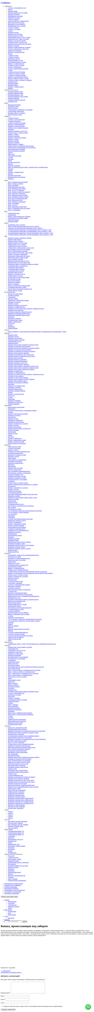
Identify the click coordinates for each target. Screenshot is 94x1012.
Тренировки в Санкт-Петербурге (14, 890)
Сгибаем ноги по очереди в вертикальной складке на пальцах (27, 571)
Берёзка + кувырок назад (16, 86)
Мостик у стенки (13, 139)
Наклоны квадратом (14, 175)
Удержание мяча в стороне (16, 269)
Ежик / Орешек (13, 879)
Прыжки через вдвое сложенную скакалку (21, 369)
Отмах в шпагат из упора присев (18, 21)
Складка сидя (12, 591)
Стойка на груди (13, 118)
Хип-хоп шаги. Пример (15, 823)
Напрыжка (11, 326)
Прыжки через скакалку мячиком (18, 353)
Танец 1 (10, 818)
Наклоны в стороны (14, 586)
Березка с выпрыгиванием (16, 124)
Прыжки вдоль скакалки (16, 310)
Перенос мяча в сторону (15, 241)
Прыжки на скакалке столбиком (18, 382)
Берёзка (10, 88)
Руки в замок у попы (14, 859)
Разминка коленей (13, 538)
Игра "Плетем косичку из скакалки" (19, 760)
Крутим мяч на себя (14, 279)
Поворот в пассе (13, 303)
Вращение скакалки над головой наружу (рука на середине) (27, 739)
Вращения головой (14, 496)
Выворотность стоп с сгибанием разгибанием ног (23, 596)
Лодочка (10, 718)
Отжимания (12, 660)
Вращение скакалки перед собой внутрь (20, 800)
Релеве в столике (13, 430)
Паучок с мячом (13, 298)
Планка (10, 703)
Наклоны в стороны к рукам (17, 455)
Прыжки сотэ (12, 841)
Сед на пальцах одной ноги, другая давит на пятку (24, 621)
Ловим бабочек (13, 328)
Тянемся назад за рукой (15, 468)
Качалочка (11, 696)
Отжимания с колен (14, 680)
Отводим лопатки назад (15, 453)
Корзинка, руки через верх (16, 126)
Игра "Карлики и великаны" (17, 202)
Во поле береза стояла (15, 114)
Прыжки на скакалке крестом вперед (19, 349)
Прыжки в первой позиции (16, 391)
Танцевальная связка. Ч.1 (16, 834)
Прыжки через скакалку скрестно (18, 364)
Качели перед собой (14, 788)
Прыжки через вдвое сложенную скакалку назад (23, 344)
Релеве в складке (13, 425)
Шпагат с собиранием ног (16, 63)
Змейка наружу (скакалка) (16, 792)
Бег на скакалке (13, 754)
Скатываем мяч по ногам (16, 271)
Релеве (10, 851)
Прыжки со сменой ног (15, 371)
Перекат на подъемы (14, 427)
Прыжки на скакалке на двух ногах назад (21, 354)
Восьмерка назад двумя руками (18, 770)
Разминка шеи (12, 533)
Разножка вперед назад (15, 320)
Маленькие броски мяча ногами (18, 257)
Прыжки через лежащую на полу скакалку (21, 379)
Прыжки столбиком (14, 400)
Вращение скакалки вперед (16, 796)
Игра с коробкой (13, 185)
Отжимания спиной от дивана (17, 699)
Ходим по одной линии (15, 294)
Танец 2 (10, 816)
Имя (2, 996)
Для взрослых (12, 905)
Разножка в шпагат (14, 59)
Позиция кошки (13, 221)
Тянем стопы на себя (14, 639)
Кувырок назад (12, 82)
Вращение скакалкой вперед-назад (19, 315)
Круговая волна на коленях (16, 149)
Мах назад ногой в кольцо (16, 22)
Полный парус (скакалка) (16, 734)
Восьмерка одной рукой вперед (18, 752)
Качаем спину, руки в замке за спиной (20, 647)
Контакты (11, 918)
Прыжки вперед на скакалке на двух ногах (21, 356)
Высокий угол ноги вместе (16, 24)
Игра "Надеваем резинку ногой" (18, 197)
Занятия (6, 900)
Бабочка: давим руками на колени (18, 629)
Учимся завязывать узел (15, 775)
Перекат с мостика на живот (17, 40)
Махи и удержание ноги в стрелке (18, 614)
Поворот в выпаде (14, 14)
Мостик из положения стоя (16, 875)
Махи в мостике (13, 663)
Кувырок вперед (13, 83)
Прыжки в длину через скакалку (18, 377)
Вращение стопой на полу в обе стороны (21, 545)
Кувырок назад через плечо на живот (19, 44)
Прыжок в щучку (13, 32)
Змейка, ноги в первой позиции (18, 128)
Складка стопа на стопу (15, 581)
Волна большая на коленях (16, 151)
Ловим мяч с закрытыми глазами (18, 300)
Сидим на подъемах (14, 121)
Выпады (10, 627)
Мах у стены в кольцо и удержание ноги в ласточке (24, 670)
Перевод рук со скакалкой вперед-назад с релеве (23, 787)
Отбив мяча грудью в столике (17, 246)
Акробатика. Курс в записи (16, 225)
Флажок (10, 412)
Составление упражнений (12, 892)
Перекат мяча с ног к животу (17, 244)
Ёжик (10, 640)
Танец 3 (10, 815)
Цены (10, 908)
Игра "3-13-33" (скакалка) (16, 190)
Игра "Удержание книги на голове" (19, 208)
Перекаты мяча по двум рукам (17, 243)
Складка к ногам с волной (16, 634)
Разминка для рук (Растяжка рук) (18, 530)
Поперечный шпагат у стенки (17, 604)
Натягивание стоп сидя (15, 839)
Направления (12, 901)
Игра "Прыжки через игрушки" (18, 195)
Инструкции (12, 914)
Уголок (10, 70)
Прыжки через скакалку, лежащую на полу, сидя (23, 366)
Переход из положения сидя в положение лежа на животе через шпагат (30, 573)
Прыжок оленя (12, 11)
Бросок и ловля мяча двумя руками (19, 285)
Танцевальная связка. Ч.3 (16, 831)
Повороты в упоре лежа (15, 653)
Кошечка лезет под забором (16, 177)
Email (3, 999)
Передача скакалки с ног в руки (18, 764)
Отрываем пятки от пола (16, 504)
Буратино (11, 129)
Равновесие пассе (13, 861)
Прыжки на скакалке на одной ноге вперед (21, 351)
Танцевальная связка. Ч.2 (16, 833)
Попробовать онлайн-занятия (13, 883)
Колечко (10, 169)
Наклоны (11, 537)
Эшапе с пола (12, 773)
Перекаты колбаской (14, 655)
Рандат (10, 9)
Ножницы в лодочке (14, 695)
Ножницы (11, 711)
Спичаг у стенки (13, 27)
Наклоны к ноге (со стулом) (17, 560)
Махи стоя (11, 681)
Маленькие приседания (15, 722)
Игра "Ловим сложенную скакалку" (19, 192)
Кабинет (7, 919)
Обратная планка (13, 701)
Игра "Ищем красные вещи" (17, 188)
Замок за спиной (13, 626)
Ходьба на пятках (13, 295)
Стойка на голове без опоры (17, 75)
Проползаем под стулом (15, 36)
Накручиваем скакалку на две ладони (20, 737)
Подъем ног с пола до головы (17, 676)
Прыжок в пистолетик (15, 34)
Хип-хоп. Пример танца (15, 826)
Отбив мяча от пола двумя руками (18, 277)
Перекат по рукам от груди (16, 274)
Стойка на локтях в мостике (17, 123)
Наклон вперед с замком (15, 144)
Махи (10, 678)
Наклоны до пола (13, 456)
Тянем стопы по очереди (16, 637)
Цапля (10, 435)
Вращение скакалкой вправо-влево (19, 313)
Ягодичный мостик (14, 668)
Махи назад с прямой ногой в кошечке (20, 713)
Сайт (2, 1003)
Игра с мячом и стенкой (15, 183)
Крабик (10, 624)
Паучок (10, 325)
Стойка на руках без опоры (16, 72)
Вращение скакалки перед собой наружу (21, 798)
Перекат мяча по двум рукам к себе (19, 262)
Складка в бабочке (14, 611)
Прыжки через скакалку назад (17, 381)
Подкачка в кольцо (14, 665)
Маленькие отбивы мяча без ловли (19, 256)
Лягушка (11, 622)
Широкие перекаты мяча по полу (18, 261)
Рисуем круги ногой (14, 556)
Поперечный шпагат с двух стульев (19, 37)
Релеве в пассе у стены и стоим (18, 132)
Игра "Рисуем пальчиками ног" (18, 198)
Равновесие (11, 409)
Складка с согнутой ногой (16, 119)
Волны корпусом (13, 552)
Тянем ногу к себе (13, 563)
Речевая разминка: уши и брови (18, 96)
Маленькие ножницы (14, 709)
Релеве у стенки (13, 450)
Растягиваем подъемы (15, 566)
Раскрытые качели (14, 755)
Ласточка (11, 437)
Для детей (11, 903)
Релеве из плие (12, 433)
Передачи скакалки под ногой (17, 783)
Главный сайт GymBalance (12, 885)
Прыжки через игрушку (15, 358)
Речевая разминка (13, 98)
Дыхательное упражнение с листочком (20, 109)
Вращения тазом (13, 540)
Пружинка (11, 849)
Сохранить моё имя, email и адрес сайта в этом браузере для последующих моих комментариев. (33, 1006)
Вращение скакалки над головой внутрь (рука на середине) (26, 731)
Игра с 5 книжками (14, 210)
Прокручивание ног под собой (17, 13)
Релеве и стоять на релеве (16, 441)
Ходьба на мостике (14, 162)
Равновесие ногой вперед (16, 422)
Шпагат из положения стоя (16, 601)
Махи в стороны (13, 685)
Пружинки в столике (14, 155)
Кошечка (11, 179)
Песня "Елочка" (13, 108)
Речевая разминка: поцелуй (16, 100)
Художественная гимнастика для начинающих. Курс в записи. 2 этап (29, 231)
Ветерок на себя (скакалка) (16, 806)
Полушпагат (12, 864)
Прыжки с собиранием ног (16, 307)
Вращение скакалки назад (16, 795)
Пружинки (11, 515)
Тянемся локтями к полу (15, 474)
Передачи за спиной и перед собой (19, 762)
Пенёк (10, 160)
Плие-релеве (12, 432)
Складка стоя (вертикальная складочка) (20, 519)
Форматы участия (13, 906)
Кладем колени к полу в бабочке (18, 612)
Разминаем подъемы (14, 532)
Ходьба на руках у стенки (16, 65)
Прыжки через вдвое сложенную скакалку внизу (23, 367)
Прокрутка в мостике (14, 50)
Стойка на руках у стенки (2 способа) (20, 80)
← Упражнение (5, 971)
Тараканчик (12, 297)
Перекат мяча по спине (15, 275)
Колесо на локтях (13, 45)
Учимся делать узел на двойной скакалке (21, 744)
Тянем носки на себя (14, 446)
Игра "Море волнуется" (15, 200)
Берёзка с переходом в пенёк (17, 137)
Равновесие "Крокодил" (15, 420)
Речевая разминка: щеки (15, 93)
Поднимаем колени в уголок (17, 62)
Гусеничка (11, 481)
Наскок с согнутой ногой (16, 394)
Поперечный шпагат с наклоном (18, 862)
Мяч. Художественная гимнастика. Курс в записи (23, 226)
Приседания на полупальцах (17, 443)
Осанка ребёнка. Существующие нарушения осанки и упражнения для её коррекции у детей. (37, 331)
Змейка (10, 170)
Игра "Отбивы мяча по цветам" (18, 182)
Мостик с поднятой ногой (16, 52)
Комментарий (5, 993)
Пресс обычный (13, 706)
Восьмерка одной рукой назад (17, 750)
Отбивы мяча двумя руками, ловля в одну (21, 248)
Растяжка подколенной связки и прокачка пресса (23, 599)
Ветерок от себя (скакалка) (16, 805)
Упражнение (12, 215)
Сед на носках (12, 514)
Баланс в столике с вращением (17, 254)
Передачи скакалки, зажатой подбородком (21, 785)
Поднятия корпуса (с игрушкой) (18, 657)
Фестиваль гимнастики (11, 893)
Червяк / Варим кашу (14, 321)
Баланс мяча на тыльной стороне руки (20, 289)
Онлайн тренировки (10, 887)
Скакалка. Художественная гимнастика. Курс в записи (25, 228)
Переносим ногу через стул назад (18, 39)
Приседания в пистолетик (16, 407)
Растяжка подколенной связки (17, 593)
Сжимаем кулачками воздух (17, 529)
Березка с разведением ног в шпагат (19, 47)
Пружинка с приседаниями (16, 846)
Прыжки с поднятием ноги (16, 386)
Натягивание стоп (13, 844)
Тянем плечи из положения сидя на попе (21, 146)
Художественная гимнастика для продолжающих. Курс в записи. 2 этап (30, 234)
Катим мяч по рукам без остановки (19, 249)
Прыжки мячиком (13, 404)
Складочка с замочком (15, 583)
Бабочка (10, 630)
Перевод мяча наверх (14, 239)
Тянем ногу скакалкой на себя (17, 727)
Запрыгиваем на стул (14, 341)
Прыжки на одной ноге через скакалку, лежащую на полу (26, 308)
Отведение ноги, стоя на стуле (17, 42)
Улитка (10, 152)
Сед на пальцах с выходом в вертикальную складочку (25, 510)
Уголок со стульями (14, 29)
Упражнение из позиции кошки (18, 218)
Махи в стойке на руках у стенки (18, 78)
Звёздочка (11, 317)
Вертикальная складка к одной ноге (19, 428)
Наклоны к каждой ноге (15, 463)
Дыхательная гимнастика (16, 111)
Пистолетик (12, 417)
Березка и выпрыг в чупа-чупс (17, 131)
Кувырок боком (13, 85)
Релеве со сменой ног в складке (18, 423)
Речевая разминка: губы (15, 95)
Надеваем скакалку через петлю (18, 767)
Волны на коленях (14, 136)
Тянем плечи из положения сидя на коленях (22, 147)
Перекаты (11, 869)
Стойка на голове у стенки (16, 73)
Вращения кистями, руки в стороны (19, 542)
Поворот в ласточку (14, 302)
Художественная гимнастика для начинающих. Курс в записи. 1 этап (29, 229)
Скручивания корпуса (15, 492)
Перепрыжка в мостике (15, 16)
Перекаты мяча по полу (15, 272)
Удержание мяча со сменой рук (18, 266)
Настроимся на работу (15, 535)
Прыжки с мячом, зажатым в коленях (19, 238)
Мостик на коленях (14, 165)
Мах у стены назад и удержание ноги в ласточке (23, 673)
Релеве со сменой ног (15, 438)
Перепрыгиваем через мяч (16, 187)
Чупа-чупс (11, 323)
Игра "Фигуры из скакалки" (17, 193)
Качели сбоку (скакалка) (15, 808)
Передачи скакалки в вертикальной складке (22, 747)
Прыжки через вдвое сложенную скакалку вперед (23, 348)
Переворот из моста (14, 17)
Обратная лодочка (13, 662)
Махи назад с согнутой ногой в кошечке (20, 714)
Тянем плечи (12, 458)
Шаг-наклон (12, 466)
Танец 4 (10, 813)
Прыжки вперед (13, 343)
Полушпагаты (12, 580)
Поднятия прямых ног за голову (18, 865)
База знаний (8, 910)
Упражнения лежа (13, 213)
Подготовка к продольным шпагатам (19, 607)
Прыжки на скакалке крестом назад (19, 346)
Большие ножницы (14, 708)
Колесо (10, 54)
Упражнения (12, 911)
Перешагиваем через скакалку (17, 729)
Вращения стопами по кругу (17, 520)
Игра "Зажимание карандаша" (17, 206)
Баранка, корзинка (14, 142)
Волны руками (12, 550)
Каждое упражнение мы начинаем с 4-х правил (23, 484)
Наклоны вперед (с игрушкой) (17, 479)
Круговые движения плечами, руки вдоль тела (22, 494)
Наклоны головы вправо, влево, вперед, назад (22, 497)
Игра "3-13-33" (12, 205)
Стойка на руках (13, 55)
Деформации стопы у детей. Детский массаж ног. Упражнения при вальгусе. (32, 644)
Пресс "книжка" (13, 704)
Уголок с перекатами (14, 67)
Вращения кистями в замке (16, 543)
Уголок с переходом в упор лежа (18, 49)
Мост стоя (11, 154)
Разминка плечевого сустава (17, 478)
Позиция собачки (13, 220)
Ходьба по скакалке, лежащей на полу (20, 312)
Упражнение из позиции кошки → (11, 972)
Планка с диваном (14, 698)
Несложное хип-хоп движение (17, 821)
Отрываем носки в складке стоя (18, 565)
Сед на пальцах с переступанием (18, 512)
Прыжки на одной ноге (15, 402)
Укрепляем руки (13, 649)
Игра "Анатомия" (13, 203)
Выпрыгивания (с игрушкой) (17, 359)
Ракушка (10, 159)
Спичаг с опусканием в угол (17, 8)
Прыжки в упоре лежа (15, 652)
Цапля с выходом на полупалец (18, 414)
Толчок (10, 397)
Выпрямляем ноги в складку (17, 26)
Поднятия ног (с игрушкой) (16, 658)
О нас (6, 916)
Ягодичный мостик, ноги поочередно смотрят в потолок (26, 667)
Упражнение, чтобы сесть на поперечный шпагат (23, 555)
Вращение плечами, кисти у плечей (19, 548)
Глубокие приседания (15, 724)
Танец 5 (10, 811)
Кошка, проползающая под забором (19, 216)
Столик (10, 157)
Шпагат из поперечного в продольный (20, 594)
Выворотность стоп (14, 598)
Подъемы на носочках (15, 461)
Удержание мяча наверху (16, 267)
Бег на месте (12, 507)
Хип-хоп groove (13, 828)
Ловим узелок (12, 768)
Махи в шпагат (13, 683)
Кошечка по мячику (14, 282)
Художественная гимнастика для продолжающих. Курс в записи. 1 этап (30, 233)
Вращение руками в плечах (16, 547)
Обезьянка (11, 517)
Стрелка (10, 616)
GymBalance (5, 3)
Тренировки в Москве (11, 888)
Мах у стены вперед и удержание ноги (20, 675)
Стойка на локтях (13, 57)
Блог (9, 913)
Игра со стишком (13, 284)
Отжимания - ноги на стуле (16, 650)
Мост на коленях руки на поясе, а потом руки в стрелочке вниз (28, 167)
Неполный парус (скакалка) (17, 765)
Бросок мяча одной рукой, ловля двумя (20, 252)
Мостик (10, 164)
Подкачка (11, 688)
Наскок (10, 392)
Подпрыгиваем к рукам (15, 60)
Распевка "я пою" (13, 106)
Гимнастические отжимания (17, 719)
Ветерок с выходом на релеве (17, 741)
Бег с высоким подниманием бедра (19, 471)
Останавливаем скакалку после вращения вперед (23, 736)
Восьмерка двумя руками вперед (18, 772)
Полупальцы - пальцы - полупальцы (19, 473)
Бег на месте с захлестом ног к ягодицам (21, 506)
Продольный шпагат (14, 603)
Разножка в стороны (14, 318)
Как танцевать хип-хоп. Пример (18, 824)
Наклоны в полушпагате (16, 617)
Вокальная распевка (14, 105)
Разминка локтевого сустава (17, 476)
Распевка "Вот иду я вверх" (16, 113)
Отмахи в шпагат (13, 19)
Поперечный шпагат (14, 606)
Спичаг (10, 31)
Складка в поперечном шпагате (18, 632)
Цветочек (11, 838)
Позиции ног (12, 852)
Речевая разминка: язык (15, 91)
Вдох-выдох (12, 486)
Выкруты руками (13, 141)
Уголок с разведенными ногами (18, 68)
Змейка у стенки (13, 134)
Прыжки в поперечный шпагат (18, 77)
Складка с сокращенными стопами (19, 584)
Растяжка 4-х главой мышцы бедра (19, 451)
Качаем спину (12, 690)
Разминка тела (12, 101)
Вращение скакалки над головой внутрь (20, 803)
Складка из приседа (14, 588)
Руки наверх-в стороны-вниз (17, 460)
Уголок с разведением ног (16, 693)
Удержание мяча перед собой (17, 287)
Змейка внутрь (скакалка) (16, 793)
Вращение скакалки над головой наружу (21, 801)
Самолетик (11, 836)
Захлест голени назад (14, 469)
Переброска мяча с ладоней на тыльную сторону (23, 264)
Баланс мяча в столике (15, 290)
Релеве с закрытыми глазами (17, 440)
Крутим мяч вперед (14, 280)
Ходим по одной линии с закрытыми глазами (22, 410)
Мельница (11, 464)
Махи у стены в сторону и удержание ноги (21, 672)
